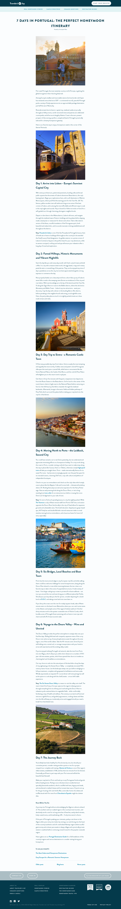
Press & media (15, 893)
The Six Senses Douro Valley (49, 683)
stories (33, 9)
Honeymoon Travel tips (68, 893)
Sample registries (41, 891)
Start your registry (101, 3)
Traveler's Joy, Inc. (16, 905)
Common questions (17, 891)
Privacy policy (105, 905)
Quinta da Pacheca (66, 768)
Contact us (16, 876)
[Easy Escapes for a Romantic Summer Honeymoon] (39, 864)
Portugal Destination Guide (58, 836)
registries (53, 9)
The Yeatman (40, 502)
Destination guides (66, 888)
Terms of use (92, 905)
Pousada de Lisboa (45, 233)
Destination (89, 9)
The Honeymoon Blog (67, 891)
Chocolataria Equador (64, 793)
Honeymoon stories (42, 888)
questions (71, 9)
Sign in (32, 876)
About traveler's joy (18, 888)
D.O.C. (43, 599)
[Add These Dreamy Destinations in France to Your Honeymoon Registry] (81, 864)
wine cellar (48, 493)
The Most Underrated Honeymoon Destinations (51, 853)
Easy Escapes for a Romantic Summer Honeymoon (52, 857)
